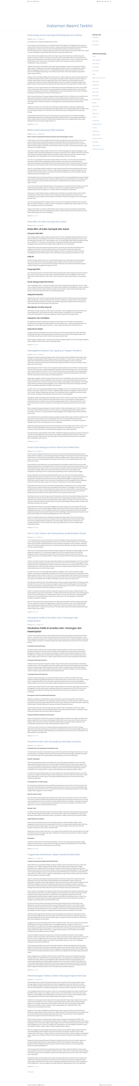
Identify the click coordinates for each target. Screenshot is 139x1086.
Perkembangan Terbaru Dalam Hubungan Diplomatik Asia (57, 975)
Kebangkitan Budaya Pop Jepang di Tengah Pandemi (54, 350)
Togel (93, 56)
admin (43, 39)
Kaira (37, 1085)
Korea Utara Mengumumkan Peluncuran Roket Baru (53, 447)
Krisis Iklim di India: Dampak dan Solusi (47, 221)
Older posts (31, 1072)
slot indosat (95, 70)
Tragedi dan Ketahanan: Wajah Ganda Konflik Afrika (54, 854)
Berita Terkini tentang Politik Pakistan (46, 130)
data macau (95, 142)
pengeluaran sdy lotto (98, 149)
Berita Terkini (35, 124)
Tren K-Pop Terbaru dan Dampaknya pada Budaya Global (57, 533)
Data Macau (95, 37)
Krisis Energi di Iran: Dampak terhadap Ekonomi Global (55, 35)
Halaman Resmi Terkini (69, 26)
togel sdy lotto (96, 145)
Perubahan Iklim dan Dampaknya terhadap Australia (54, 741)
